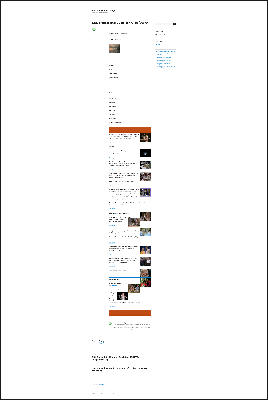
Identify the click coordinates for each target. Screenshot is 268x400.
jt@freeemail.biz (102, 384)
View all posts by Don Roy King (125, 329)
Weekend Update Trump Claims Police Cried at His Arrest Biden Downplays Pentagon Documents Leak (165, 53)
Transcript (112, 142)
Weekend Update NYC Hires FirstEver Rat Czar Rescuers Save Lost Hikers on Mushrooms (165, 57)
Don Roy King (95, 32)
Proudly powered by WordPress (111, 393)
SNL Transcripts (113, 317)
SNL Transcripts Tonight (104, 10)
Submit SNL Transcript (160, 44)
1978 (93, 36)
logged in (101, 343)
